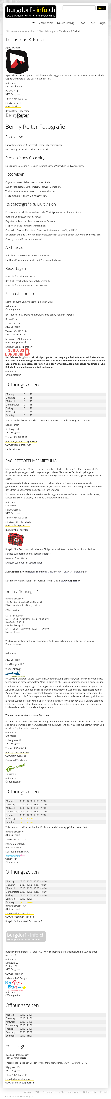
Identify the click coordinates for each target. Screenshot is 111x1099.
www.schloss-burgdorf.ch (18, 444)
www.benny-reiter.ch (16, 342)
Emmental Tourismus (16, 760)
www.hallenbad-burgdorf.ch (19, 1082)
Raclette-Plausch (13, 449)
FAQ (37, 1092)
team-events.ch (13, 668)
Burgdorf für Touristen (17, 529)
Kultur (66, 571)
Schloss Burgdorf (14, 553)
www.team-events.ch (16, 755)
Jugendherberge (41, 553)
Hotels (31, 571)
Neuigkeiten (49, 1092)
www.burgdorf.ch (70, 580)
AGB (61, 1092)
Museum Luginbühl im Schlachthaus (23, 562)
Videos (27, 1092)
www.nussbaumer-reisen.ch (19, 916)
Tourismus (41, 571)
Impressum (73, 1092)
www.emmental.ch (14, 847)
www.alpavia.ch (13, 106)
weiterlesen (11, 83)
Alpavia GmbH (12, 47)
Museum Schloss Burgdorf (18, 346)
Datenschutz (89, 1092)
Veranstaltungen (78, 571)
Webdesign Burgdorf (24, 1096)
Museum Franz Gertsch (17, 558)
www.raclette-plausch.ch (17, 525)
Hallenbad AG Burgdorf (17, 978)
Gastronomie (54, 571)
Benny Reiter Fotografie (17, 110)
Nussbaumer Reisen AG (17, 851)
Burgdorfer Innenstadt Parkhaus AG (23, 921)
